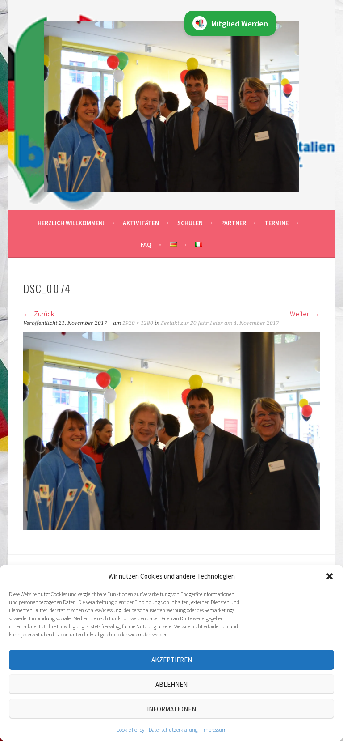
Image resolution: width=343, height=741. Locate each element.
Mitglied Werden (239, 23)
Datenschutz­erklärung (173, 729)
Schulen (190, 223)
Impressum (214, 729)
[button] (329, 576)
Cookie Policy (130, 729)
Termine (276, 223)
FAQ (146, 244)
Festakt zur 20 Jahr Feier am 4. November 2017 (220, 323)
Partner (233, 223)
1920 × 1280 (137, 323)
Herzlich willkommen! (71, 223)
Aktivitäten (141, 223)
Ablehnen (171, 684)
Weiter (300, 313)
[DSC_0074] (171, 527)
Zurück (43, 313)
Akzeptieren (171, 660)
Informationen (171, 709)
